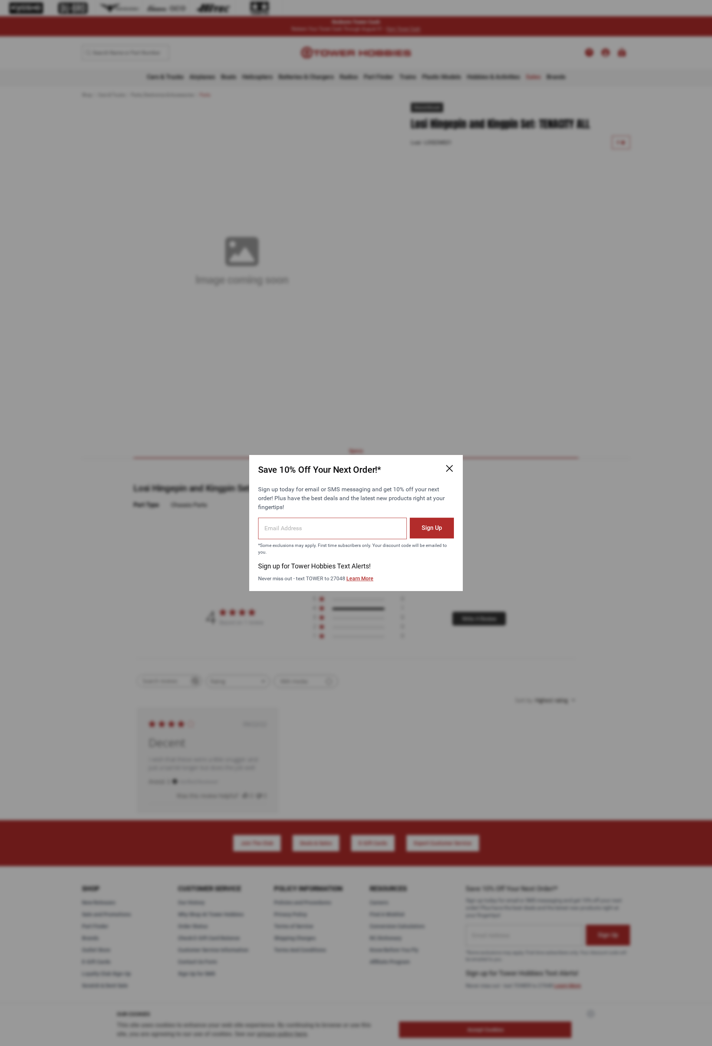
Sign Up (432, 527)
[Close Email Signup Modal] (449, 468)
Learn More (359, 578)
